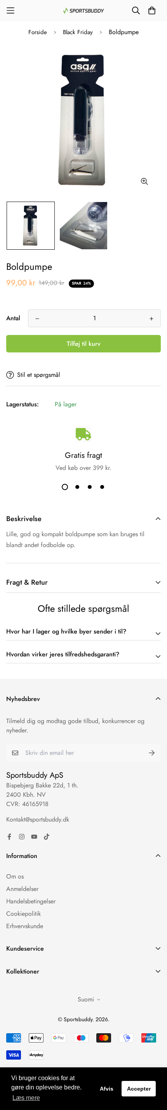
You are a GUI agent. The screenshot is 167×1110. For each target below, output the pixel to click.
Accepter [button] (139, 1089)
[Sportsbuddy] (83, 10)
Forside (37, 32)
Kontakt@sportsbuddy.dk (37, 819)
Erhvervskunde (24, 926)
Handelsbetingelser (31, 901)
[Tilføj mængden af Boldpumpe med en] (151, 319)
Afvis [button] (106, 1089)
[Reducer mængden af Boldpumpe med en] (37, 319)
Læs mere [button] (26, 1097)
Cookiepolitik (23, 913)
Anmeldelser (22, 888)
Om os (15, 876)
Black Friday (78, 32)
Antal (13, 318)
